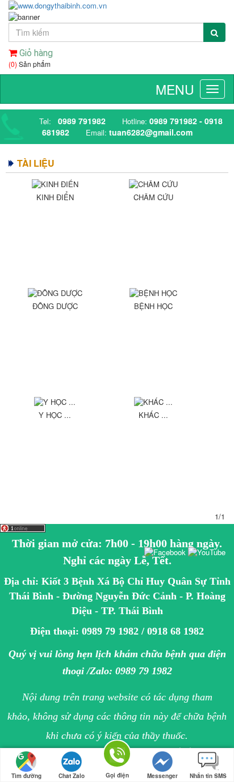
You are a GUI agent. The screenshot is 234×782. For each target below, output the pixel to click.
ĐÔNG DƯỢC (55, 306)
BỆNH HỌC (153, 306)
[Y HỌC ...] (55, 402)
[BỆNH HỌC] (153, 293)
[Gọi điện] (117, 755)
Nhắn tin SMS (208, 776)
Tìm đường (26, 776)
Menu (175, 89)
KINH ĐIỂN (55, 197)
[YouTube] (206, 551)
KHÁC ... (153, 414)
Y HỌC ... (55, 414)
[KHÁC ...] (153, 402)
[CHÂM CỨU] (153, 184)
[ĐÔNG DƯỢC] (55, 293)
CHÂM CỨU (153, 197)
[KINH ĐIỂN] (55, 184)
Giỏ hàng (35, 53)
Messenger (162, 776)
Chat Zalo (71, 776)
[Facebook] (165, 551)
